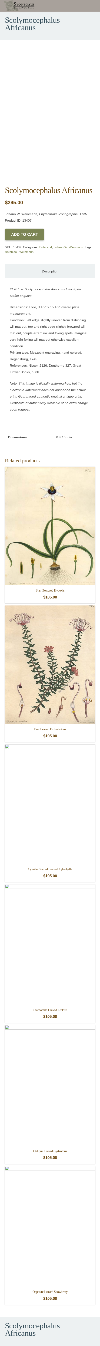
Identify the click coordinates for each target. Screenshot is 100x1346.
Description (50, 271)
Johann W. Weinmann (68, 247)
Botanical (45, 247)
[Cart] (86, 6)
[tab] (50, 271)
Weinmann (26, 252)
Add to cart (24, 234)
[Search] (95, 6)
